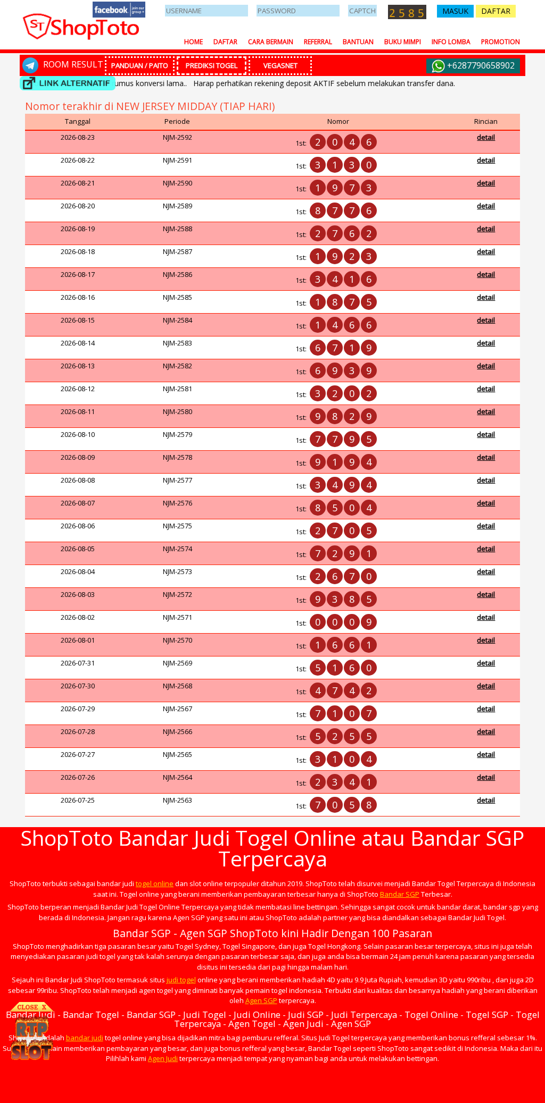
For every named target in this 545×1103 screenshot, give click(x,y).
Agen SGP (261, 1000)
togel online (155, 883)
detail (486, 137)
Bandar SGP (399, 894)
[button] (455, 11)
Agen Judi (163, 1058)
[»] (67, 83)
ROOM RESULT (72, 64)
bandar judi (84, 1037)
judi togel (181, 979)
